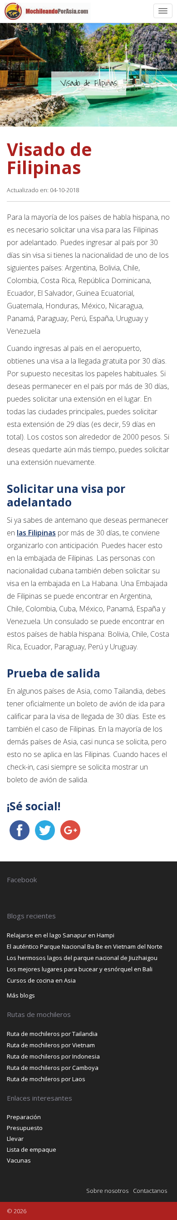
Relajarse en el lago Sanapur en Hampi (60, 935)
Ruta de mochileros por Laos (46, 1079)
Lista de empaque (31, 1149)
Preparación (24, 1117)
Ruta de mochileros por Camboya (52, 1068)
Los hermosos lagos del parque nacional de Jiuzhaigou (82, 958)
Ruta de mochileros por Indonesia (53, 1056)
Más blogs (21, 995)
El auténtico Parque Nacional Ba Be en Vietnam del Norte (84, 946)
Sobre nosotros (107, 1191)
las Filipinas (36, 533)
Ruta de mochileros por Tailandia (52, 1034)
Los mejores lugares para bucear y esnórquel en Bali (79, 969)
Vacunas (19, 1160)
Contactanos (150, 1191)
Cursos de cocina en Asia (41, 980)
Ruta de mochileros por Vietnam (51, 1045)
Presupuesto (25, 1128)
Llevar (15, 1139)
